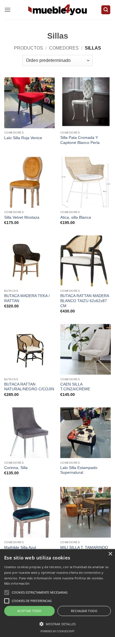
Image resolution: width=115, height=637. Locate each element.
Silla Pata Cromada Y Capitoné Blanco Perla (80, 140)
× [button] (110, 554)
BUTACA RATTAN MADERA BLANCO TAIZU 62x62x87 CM (84, 301)
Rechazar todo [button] (84, 611)
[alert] (57, 593)
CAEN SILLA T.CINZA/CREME (75, 386)
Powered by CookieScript (57, 631)
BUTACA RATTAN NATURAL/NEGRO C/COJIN (29, 386)
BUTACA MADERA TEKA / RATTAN (27, 298)
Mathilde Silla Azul (20, 547)
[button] (7, 10)
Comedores (64, 48)
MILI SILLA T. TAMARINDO (84, 547)
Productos (28, 48)
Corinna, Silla (16, 468)
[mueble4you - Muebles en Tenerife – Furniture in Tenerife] (57, 9)
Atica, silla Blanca (75, 217)
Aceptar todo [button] (29, 611)
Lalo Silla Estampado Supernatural (78, 470)
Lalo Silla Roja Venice (23, 138)
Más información (17, 583)
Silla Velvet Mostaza (21, 217)
